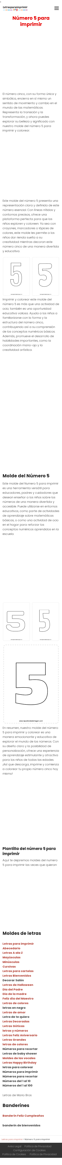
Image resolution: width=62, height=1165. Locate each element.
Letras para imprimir (18, 944)
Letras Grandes (14, 1040)
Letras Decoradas (16, 1021)
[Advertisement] (31, 60)
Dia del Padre (13, 989)
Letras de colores (15, 1003)
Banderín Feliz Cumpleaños (23, 1116)
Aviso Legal (14, 1146)
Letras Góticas (13, 1026)
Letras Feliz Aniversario (20, 1035)
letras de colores (15, 1044)
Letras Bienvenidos (17, 976)
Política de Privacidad (37, 1146)
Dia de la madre (15, 994)
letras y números (15, 1031)
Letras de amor (14, 1012)
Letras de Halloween (18, 985)
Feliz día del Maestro (18, 998)
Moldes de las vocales (19, 1058)
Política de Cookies (14, 1154)
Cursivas (9, 967)
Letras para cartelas (18, 971)
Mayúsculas (12, 957)
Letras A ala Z (13, 953)
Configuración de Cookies (29, 1150)
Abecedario (11, 948)
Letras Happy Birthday (19, 1063)
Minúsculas (11, 962)
